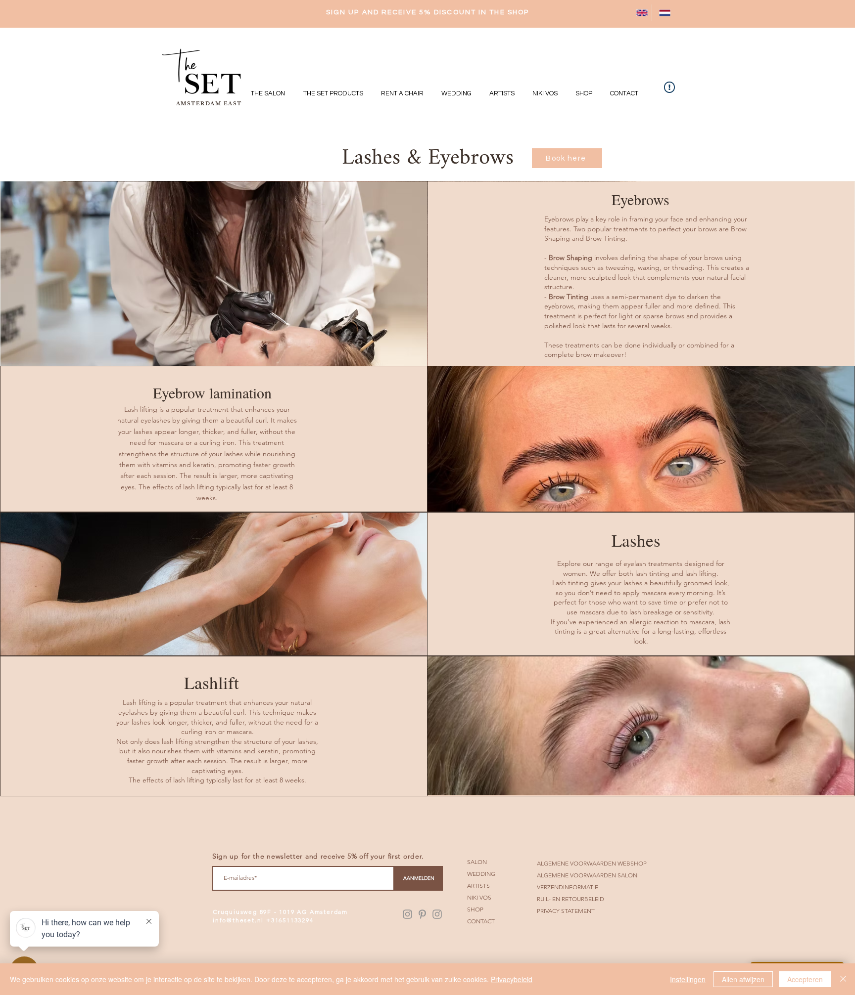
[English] (640, 12)
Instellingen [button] (688, 979)
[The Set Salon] (407, 914)
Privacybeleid (511, 979)
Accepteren (805, 979)
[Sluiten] (843, 979)
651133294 (296, 920)
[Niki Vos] (437, 914)
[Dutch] (663, 12)
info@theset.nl (238, 920)
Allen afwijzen (743, 979)
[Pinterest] (422, 914)
